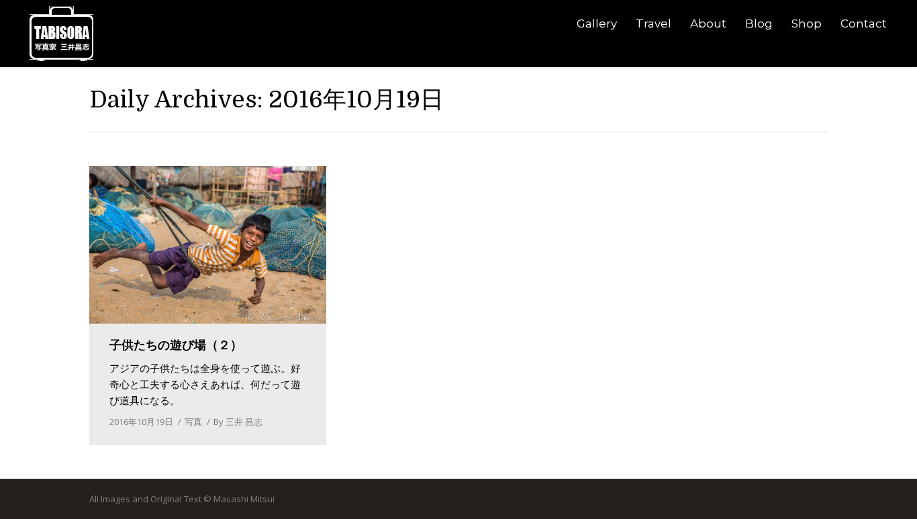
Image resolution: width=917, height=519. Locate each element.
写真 (193, 422)
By (237, 422)
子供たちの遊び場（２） (175, 345)
